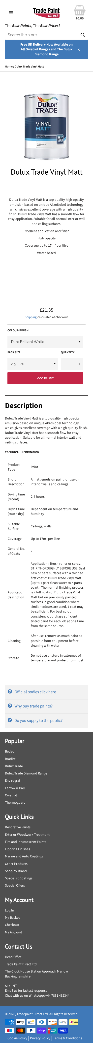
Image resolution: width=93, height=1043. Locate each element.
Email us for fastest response (26, 990)
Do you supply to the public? (38, 721)
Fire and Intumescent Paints (25, 841)
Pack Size (14, 352)
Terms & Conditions (67, 1038)
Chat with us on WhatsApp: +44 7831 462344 (37, 995)
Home (9, 67)
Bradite (10, 759)
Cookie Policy (17, 1038)
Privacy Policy (40, 1038)
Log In (9, 910)
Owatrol (11, 795)
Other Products (16, 863)
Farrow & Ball (15, 788)
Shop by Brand (16, 871)
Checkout (12, 924)
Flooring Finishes (17, 849)
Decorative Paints (18, 827)
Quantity (67, 352)
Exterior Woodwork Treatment (27, 834)
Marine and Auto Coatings (24, 856)
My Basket (12, 917)
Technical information (22, 452)
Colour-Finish (18, 331)
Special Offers (15, 885)
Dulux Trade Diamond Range (26, 773)
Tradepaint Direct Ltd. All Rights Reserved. (47, 1014)
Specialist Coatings (18, 878)
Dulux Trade (14, 766)
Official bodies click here (35, 692)
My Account (13, 932)
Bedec (9, 751)
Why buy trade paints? (33, 706)
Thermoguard (15, 802)
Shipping (31, 317)
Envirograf (12, 780)
